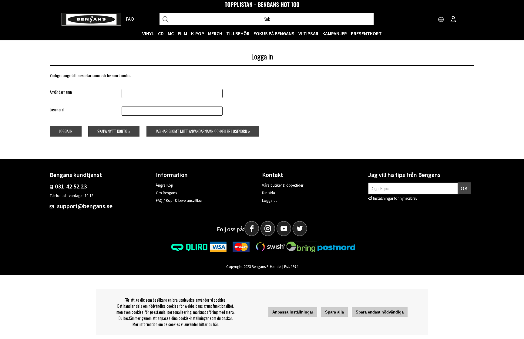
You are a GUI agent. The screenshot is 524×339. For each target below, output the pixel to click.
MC (171, 33)
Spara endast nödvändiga (380, 312)
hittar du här (208, 324)
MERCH (215, 33)
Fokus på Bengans (274, 33)
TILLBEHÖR (238, 33)
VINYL (148, 33)
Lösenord (57, 110)
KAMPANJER (334, 33)
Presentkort (366, 33)
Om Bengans (166, 192)
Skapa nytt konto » (113, 131)
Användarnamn (61, 92)
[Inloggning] (453, 19)
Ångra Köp (164, 185)
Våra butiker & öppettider (282, 185)
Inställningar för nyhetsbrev (395, 198)
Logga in (65, 131)
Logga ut (269, 200)
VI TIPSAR (308, 33)
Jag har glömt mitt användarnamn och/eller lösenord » (203, 131)
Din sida (268, 192)
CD (161, 33)
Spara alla (334, 312)
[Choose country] (441, 19)
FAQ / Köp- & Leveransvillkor (179, 200)
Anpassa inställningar (292, 312)
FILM (182, 33)
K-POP (197, 33)
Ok (464, 188)
